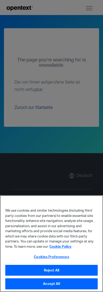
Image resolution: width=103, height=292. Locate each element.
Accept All (51, 283)
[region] (51, 243)
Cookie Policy (60, 246)
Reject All (51, 270)
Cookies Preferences (51, 257)
